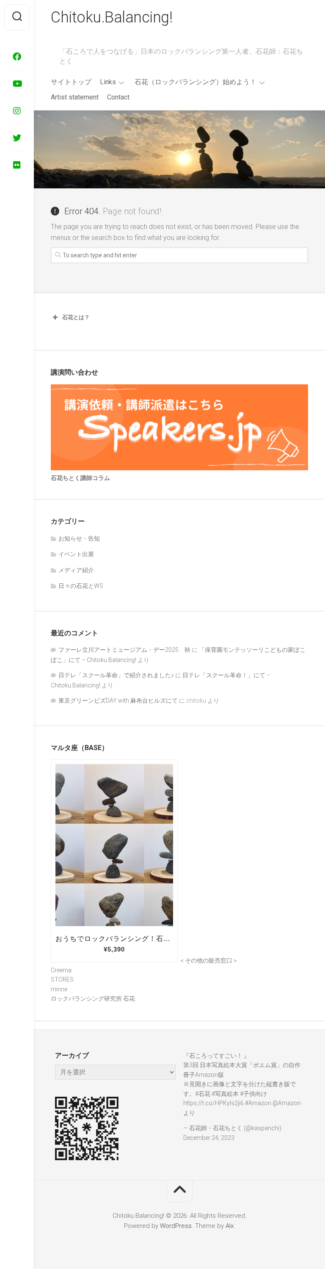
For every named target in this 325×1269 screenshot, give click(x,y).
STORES (62, 979)
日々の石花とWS (80, 585)
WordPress (176, 1226)
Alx (230, 1226)
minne (59, 989)
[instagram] (16, 111)
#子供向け (253, 1093)
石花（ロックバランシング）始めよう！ (195, 82)
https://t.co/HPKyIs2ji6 (213, 1103)
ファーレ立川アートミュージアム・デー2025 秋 (124, 649)
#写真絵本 (225, 1093)
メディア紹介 (76, 570)
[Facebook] (16, 57)
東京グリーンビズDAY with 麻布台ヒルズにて (118, 700)
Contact (118, 97)
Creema (61, 970)
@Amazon (287, 1103)
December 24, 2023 (208, 1137)
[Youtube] (16, 84)
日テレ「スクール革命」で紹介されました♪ (116, 675)
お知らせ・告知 (79, 538)
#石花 (202, 1093)
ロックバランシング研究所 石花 (93, 998)
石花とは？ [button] (76, 317)
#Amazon (258, 1103)
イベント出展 (76, 554)
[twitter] (16, 138)
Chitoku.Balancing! (111, 17)
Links (108, 82)
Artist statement (75, 97)
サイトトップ (71, 82)
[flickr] (16, 165)
